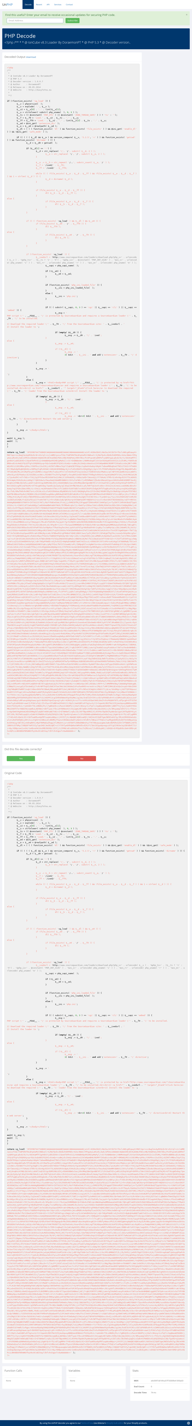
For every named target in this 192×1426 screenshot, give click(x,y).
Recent (39, 4)
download (31, 57)
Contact (69, 4)
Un (7, 4)
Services (57, 4)
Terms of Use (87, 1423)
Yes (21, 758)
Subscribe (73, 20)
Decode (28, 4)
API (48, 4)
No (81, 758)
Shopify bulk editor (114, 1423)
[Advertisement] (169, 71)
